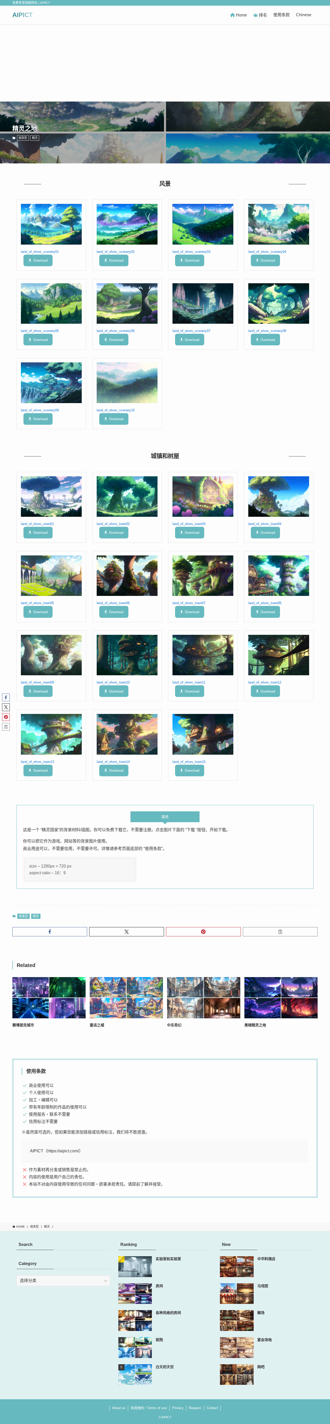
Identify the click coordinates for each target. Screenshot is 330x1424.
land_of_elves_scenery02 (116, 252)
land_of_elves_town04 (264, 524)
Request (195, 1408)
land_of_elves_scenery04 (267, 252)
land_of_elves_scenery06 (116, 331)
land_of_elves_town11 (188, 682)
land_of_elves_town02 (113, 524)
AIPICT (22, 15)
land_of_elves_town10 (113, 682)
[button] (49, 931)
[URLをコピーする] (280, 931)
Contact (212, 1408)
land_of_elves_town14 (113, 762)
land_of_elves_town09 (37, 682)
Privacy (178, 1408)
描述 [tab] (165, 817)
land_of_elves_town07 (188, 603)
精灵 (35, 137)
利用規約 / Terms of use (149, 1408)
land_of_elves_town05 (37, 603)
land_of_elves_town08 (264, 603)
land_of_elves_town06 (113, 603)
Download (40, 260)
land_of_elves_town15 (188, 762)
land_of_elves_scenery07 (191, 331)
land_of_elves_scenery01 (40, 252)
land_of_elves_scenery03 (191, 252)
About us (119, 1408)
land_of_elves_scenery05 (40, 331)
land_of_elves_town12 (264, 682)
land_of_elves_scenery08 (267, 331)
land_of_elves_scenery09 (40, 410)
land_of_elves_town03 (188, 524)
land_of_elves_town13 (37, 762)
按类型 (23, 137)
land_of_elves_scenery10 (116, 410)
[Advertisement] (165, 63)
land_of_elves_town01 (37, 524)
